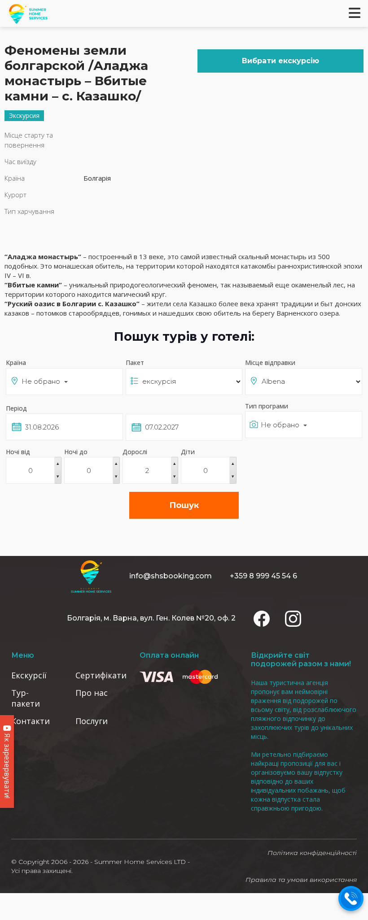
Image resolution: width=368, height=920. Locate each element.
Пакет (135, 362)
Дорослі (135, 451)
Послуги (91, 721)
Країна (16, 362)
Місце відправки (270, 362)
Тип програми (266, 406)
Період (16, 408)
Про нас (91, 692)
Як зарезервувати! (7, 765)
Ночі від (18, 451)
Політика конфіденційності (312, 853)
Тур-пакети (25, 698)
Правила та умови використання (301, 880)
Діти (188, 451)
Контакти (30, 721)
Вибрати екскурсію (280, 60)
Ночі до (76, 451)
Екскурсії (29, 675)
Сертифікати (101, 675)
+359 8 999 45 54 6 (263, 576)
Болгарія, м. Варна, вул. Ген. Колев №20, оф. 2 (151, 618)
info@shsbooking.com (170, 576)
